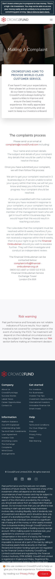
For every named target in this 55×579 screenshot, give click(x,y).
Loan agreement (9, 434)
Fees (31, 438)
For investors (35, 389)
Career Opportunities (11, 402)
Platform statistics (10, 422)
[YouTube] (29, 479)
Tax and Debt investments (14, 431)
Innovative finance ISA (39, 405)
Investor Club (8, 438)
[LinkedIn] (22, 479)
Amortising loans (9, 441)
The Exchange (8, 444)
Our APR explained (10, 425)
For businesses (36, 392)
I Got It (44, 574)
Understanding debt (11, 428)
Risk (50, 338)
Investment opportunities (41, 399)
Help (31, 422)
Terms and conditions (39, 425)
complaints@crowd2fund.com (22, 144)
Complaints (7, 447)
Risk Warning (35, 441)
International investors (39, 402)
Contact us (7, 405)
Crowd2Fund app (10, 392)
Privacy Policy (27, 573)
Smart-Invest (35, 409)
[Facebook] (15, 479)
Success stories (9, 396)
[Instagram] (36, 479)
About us (6, 389)
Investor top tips (36, 396)
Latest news (7, 399)
